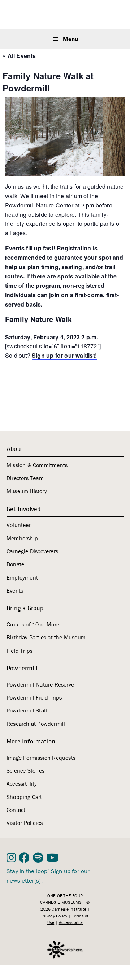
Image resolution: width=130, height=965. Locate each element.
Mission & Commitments (37, 465)
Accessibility (21, 783)
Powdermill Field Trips (34, 697)
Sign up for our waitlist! (64, 355)
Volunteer (18, 524)
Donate (15, 564)
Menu (70, 39)
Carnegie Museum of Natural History (65, 15)
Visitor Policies (24, 822)
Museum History (26, 491)
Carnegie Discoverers (32, 551)
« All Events (19, 56)
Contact (15, 809)
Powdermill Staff (27, 710)
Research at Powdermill (35, 723)
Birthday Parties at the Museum (46, 637)
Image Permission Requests (40, 757)
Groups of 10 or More (32, 624)
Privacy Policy (54, 916)
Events (14, 590)
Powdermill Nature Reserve (40, 684)
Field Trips (19, 650)
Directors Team (25, 478)
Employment (22, 577)
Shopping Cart (24, 796)
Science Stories (25, 770)
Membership (22, 538)
